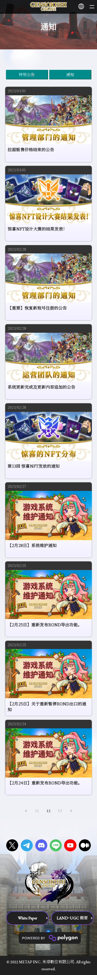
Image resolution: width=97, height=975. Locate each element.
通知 (70, 74)
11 (37, 810)
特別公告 (27, 74)
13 (60, 810)
